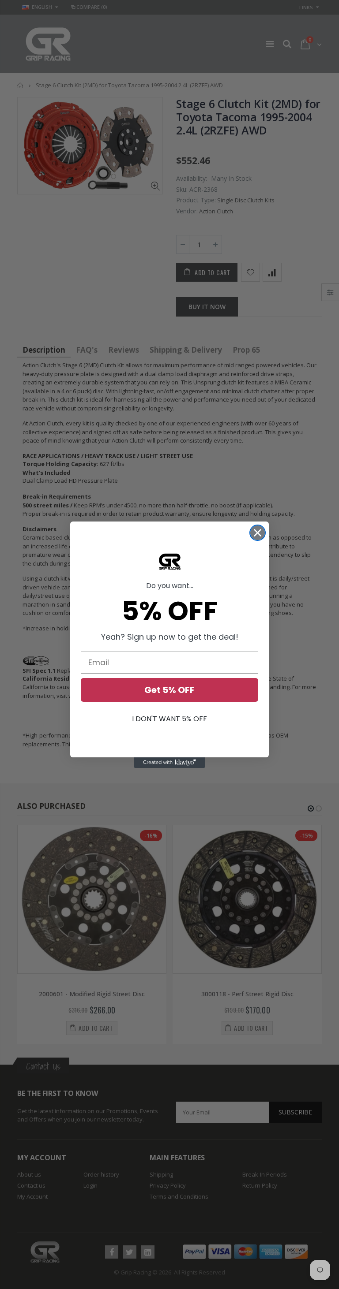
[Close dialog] (257, 532)
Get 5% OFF (169, 690)
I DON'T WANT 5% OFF (169, 719)
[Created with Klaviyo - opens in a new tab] (169, 762)
